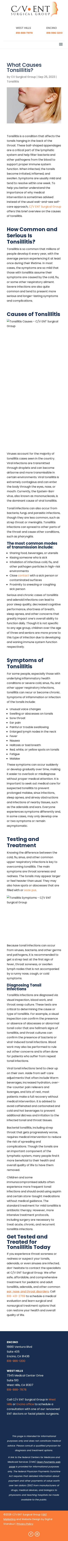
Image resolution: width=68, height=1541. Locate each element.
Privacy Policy (25, 1524)
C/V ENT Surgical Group (45, 207)
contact (23, 576)
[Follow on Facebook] (30, 1534)
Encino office (25, 1404)
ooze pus (30, 890)
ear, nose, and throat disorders (28, 1291)
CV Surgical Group (23, 77)
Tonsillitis (13, 81)
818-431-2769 (16, 1296)
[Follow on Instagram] (37, 1534)
